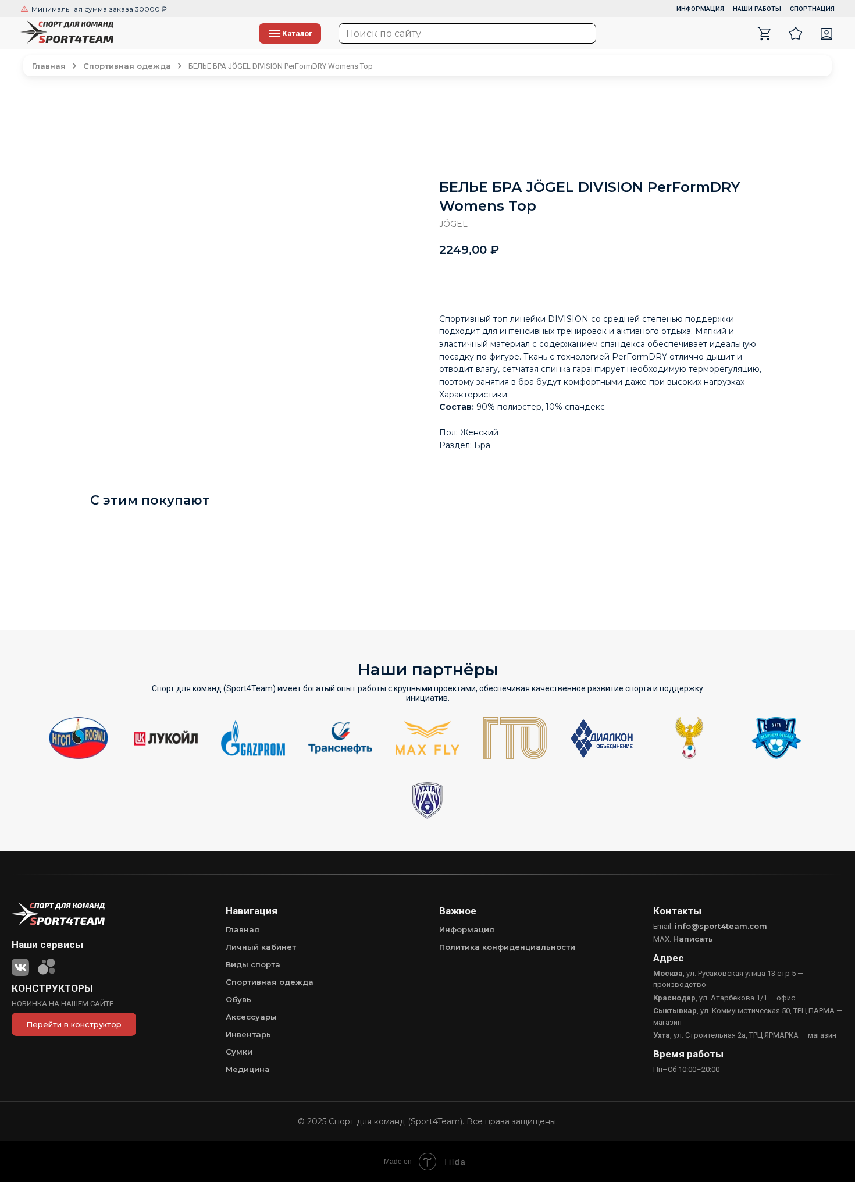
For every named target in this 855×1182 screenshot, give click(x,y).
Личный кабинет (261, 947)
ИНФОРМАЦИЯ (700, 9)
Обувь (238, 999)
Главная (242, 929)
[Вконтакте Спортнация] (20, 965)
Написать (693, 938)
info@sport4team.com (721, 926)
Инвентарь (248, 1034)
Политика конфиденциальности (507, 947)
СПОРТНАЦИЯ (812, 9)
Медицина (248, 1069)
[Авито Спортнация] (46, 965)
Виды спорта (253, 964)
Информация (466, 929)
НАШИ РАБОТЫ (757, 9)
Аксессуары (251, 1016)
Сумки (239, 1051)
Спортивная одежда (270, 981)
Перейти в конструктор (74, 1024)
